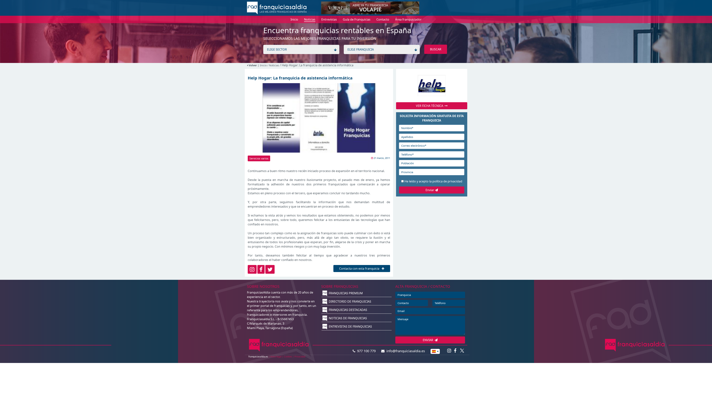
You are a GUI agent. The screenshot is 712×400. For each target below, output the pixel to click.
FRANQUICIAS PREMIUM (345, 293)
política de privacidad (447, 181)
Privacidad (299, 356)
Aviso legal (275, 356)
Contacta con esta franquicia (359, 268)
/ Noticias (273, 65)
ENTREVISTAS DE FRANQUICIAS (350, 326)
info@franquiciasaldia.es (405, 351)
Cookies (288, 356)
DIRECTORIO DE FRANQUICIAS (349, 301)
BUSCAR (435, 49)
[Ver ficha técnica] (431, 85)
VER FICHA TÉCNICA (430, 106)
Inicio (263, 65)
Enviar (430, 190)
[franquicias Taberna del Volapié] (370, 8)
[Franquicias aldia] (277, 8)
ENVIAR (429, 340)
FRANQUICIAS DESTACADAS (347, 310)
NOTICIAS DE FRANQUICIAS (347, 318)
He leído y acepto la (433, 181)
